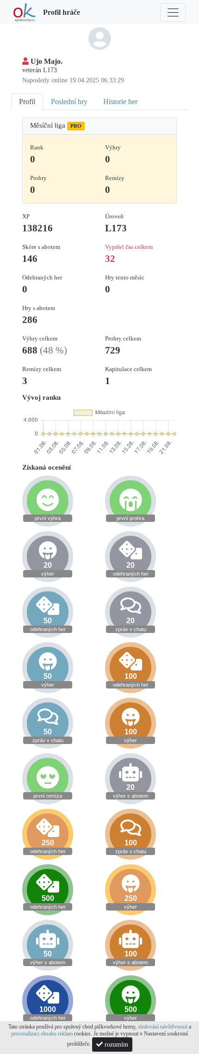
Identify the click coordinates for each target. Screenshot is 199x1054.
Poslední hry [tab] (69, 101)
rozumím (115, 1044)
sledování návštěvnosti (162, 1026)
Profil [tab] (27, 101)
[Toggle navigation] (173, 12)
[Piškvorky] (24, 12)
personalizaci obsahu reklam (42, 1033)
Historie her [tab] (120, 101)
